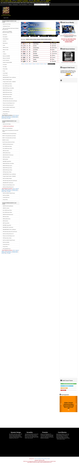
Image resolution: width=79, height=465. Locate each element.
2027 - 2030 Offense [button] (23, 4)
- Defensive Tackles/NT (6, 58)
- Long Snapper (5, 73)
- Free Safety (4, 66)
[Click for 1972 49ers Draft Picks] (24, 51)
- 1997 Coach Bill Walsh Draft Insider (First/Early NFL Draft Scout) (10, 29)
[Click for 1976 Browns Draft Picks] (24, 43)
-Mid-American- (9, 117)
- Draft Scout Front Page (6, 24)
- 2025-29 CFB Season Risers (7, 92)
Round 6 (42, 63)
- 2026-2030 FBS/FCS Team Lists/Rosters (9, 77)
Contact (48, 458)
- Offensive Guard (5, 47)
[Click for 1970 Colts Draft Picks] (24, 55)
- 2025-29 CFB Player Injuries (7, 90)
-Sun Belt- (9, 118)
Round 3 (30, 63)
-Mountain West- (15, 117)
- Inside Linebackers (5, 60)
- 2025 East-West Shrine (6, 218)
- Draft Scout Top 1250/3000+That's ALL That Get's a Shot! (7, 32)
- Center (3, 45)
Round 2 (26, 63)
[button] (61, 404)
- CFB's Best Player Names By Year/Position (9, 180)
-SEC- (6, 118)
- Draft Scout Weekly (5, 109)
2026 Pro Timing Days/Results (7, 128)
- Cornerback (4, 64)
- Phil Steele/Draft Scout (6, 248)
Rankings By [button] (15, 4)
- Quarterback (4, 34)
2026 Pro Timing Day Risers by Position (9, 135)
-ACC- (14, 115)
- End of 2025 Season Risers (7, 83)
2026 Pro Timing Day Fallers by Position (9, 137)
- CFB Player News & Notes (6, 96)
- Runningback (4, 36)
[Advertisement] (45, 12)
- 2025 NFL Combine (5, 208)
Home (10, 4)
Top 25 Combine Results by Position (8, 142)
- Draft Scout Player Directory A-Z (7, 105)
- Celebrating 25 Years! (6, 26)
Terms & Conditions (38, 458)
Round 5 (38, 63)
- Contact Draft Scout (5, 111)
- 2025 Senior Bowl (5, 216)
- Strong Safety (4, 68)
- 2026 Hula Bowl (5, 159)
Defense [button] (30, 4)
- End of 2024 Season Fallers (7, 212)
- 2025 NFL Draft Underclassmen (7, 214)
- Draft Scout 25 (5, 75)
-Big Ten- (9, 116)
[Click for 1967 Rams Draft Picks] (24, 61)
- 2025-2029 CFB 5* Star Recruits (7, 182)
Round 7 (45, 63)
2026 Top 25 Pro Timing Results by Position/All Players (10, 131)
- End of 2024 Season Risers (7, 210)
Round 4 (34, 63)
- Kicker (3, 51)
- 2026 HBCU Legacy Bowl (6, 161)
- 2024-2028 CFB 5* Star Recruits (7, 227)
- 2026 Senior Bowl (5, 150)
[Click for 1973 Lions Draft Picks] (24, 49)
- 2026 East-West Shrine (6, 152)
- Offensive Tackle (5, 49)
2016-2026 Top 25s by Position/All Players (9, 133)
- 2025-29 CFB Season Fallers (7, 94)
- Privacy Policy (5, 113)
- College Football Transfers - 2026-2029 (9, 176)
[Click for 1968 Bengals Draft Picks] (24, 59)
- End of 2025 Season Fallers (7, 148)
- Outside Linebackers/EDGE (7, 62)
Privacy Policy (44, 458)
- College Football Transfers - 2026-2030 (9, 81)
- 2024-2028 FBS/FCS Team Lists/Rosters (9, 229)
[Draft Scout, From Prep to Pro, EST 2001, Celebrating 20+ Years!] (6, 10)
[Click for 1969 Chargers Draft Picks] (24, 57)
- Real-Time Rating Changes (7, 79)
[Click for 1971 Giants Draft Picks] (24, 53)
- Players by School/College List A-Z (8, 184)
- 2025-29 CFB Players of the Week (8, 88)
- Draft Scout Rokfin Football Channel (8, 107)
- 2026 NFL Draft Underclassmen (7, 144)
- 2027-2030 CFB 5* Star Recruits (7, 98)
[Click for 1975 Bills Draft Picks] (24, 45)
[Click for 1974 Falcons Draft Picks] (24, 47)
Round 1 (23, 63)
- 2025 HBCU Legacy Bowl (6, 225)
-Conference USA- (15, 116)
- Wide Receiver (5, 43)
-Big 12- (6, 116)
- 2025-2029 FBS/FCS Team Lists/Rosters (9, 174)
